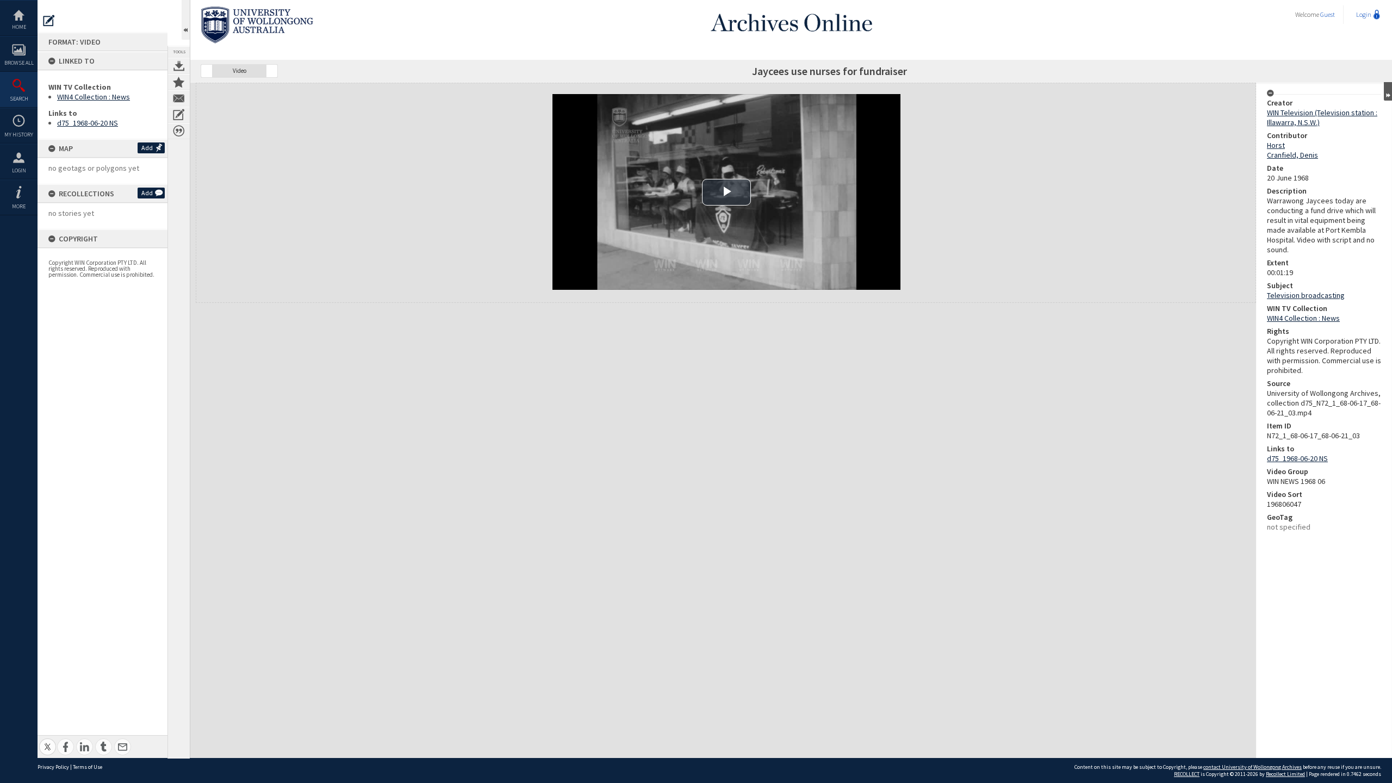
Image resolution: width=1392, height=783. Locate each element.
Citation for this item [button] (179, 131)
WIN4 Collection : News (93, 97)
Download (179, 66)
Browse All (19, 62)
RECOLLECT (1187, 774)
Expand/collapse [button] (1388, 91)
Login (19, 170)
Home (19, 26)
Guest (1327, 14)
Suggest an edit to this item (49, 21)
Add (147, 148)
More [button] (19, 206)
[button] (206, 71)
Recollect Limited (1285, 774)
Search (19, 98)
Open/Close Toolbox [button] (186, 20)
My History (18, 134)
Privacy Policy (53, 766)
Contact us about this (179, 98)
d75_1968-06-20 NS (87, 123)
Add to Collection (179, 82)
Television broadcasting (1306, 295)
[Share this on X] (47, 740)
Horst (1276, 145)
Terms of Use (87, 766)
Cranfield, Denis (1292, 155)
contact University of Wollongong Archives (1252, 766)
